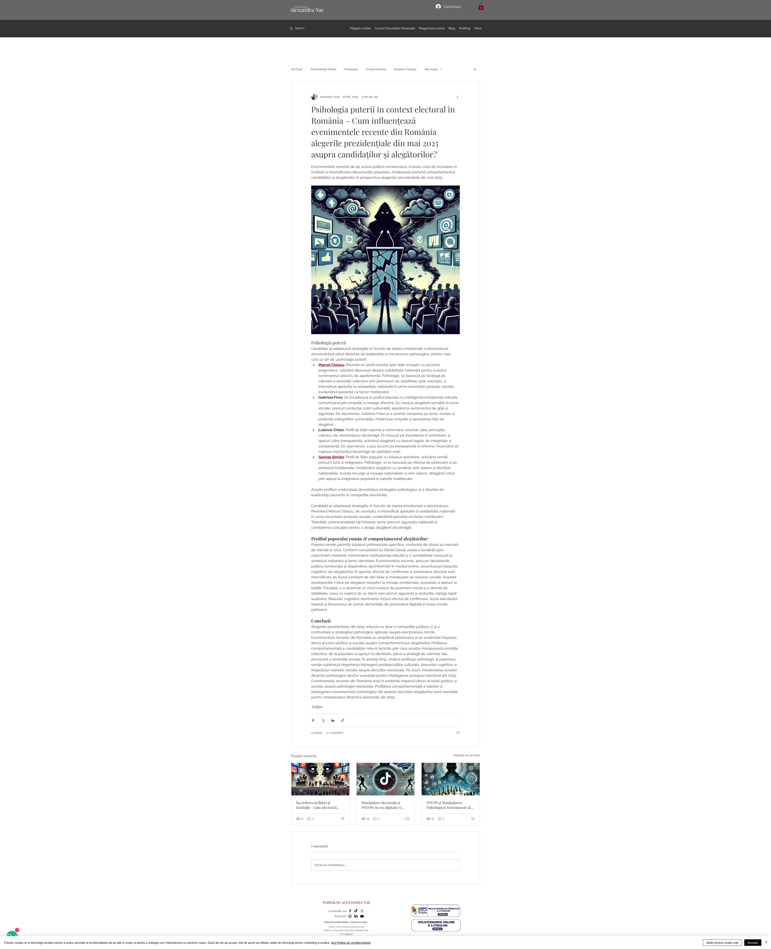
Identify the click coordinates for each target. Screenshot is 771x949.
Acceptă (753, 943)
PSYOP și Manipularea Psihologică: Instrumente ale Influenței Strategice (449, 805)
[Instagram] (350, 916)
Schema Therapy (405, 69)
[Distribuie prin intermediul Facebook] (313, 720)
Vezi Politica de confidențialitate (351, 943)
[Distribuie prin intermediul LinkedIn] (333, 720)
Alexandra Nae (307, 9)
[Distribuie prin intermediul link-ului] (343, 720)
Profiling (317, 706)
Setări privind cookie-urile (722, 943)
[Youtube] (362, 916)
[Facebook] (350, 911)
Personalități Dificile (323, 69)
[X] (362, 911)
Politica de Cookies (358, 922)
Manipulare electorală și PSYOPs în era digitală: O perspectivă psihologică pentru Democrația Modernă (384, 805)
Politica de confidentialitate (336, 922)
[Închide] (766, 942)
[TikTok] (356, 911)
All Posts (297, 69)
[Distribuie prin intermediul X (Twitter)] (323, 720)
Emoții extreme (376, 69)
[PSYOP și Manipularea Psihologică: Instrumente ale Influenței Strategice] (451, 779)
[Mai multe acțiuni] (457, 96)
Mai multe (431, 69)
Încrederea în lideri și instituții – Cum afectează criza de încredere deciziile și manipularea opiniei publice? (319, 805)
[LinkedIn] (356, 916)
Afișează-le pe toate (467, 755)
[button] (481, 6)
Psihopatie (351, 69)
